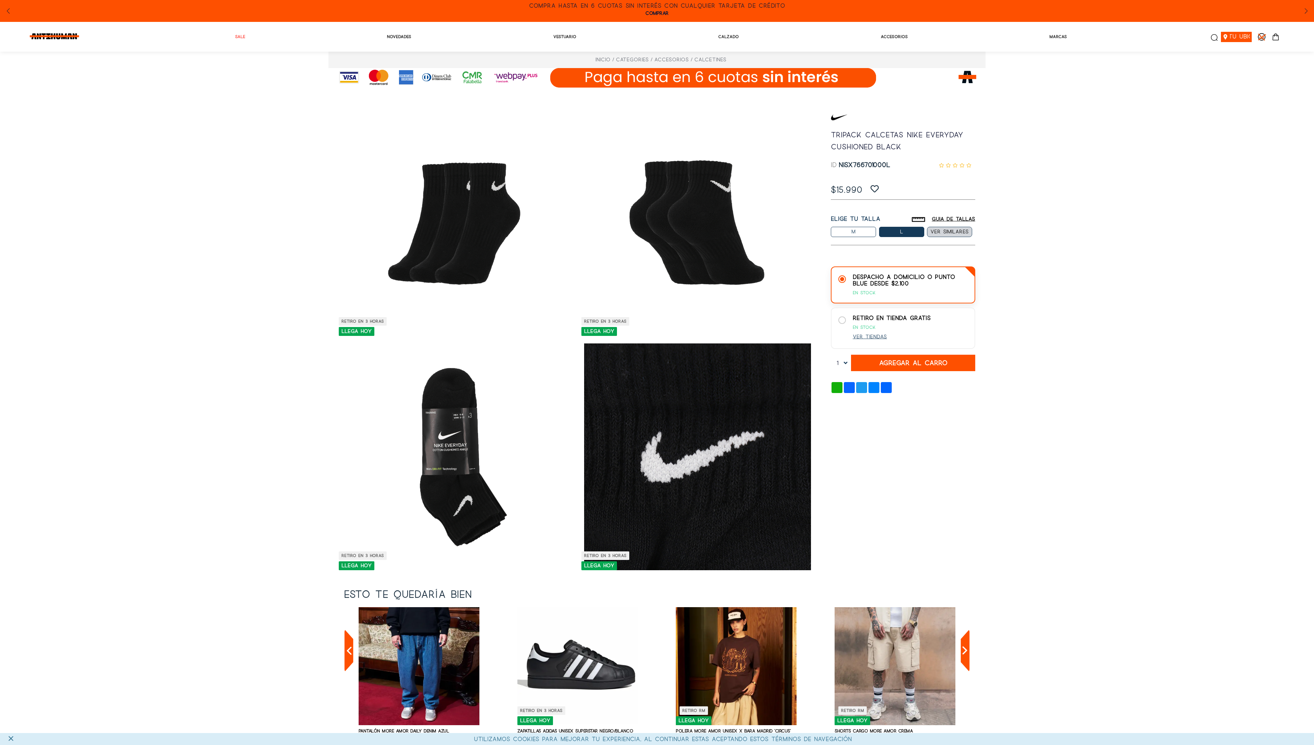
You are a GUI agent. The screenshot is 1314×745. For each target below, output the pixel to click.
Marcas (1058, 37)
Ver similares (949, 232)
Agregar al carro (913, 363)
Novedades (399, 37)
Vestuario (564, 37)
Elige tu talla (855, 219)
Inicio (602, 59)
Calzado (728, 37)
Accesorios (894, 37)
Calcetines (710, 59)
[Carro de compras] (1275, 37)
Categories (632, 59)
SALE (240, 37)
